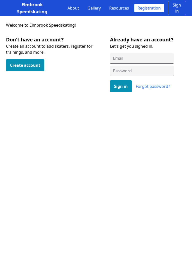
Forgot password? (153, 86)
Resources (119, 8)
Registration (149, 8)
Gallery (94, 8)
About (73, 8)
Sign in (177, 8)
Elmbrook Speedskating (32, 8)
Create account (25, 65)
